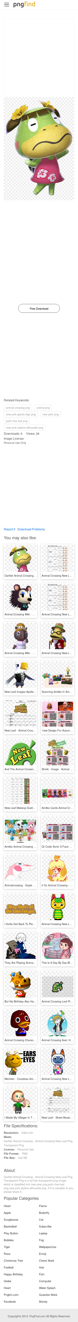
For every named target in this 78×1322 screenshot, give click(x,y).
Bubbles (9, 1240)
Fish (41, 1274)
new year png (50, 414)
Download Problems (31, 529)
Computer (45, 1281)
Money (43, 1301)
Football (8, 1267)
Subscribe (45, 1226)
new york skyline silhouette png (24, 427)
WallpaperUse (47, 1247)
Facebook (10, 1301)
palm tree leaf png (17, 421)
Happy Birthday (13, 1274)
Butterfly (44, 1213)
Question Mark (48, 1295)
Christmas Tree (13, 1260)
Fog (41, 1240)
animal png (43, 407)
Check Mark (46, 1260)
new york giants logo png (21, 414)
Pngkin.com (11, 1295)
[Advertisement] (39, 58)
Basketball (10, 1226)
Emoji (42, 1254)
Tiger (7, 1247)
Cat (41, 1219)
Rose (7, 1254)
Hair (41, 1267)
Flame (43, 1206)
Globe (7, 1281)
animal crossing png (18, 407)
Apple (7, 1213)
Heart (7, 1206)
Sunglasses (11, 1219)
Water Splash (47, 1288)
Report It (9, 529)
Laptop (43, 1233)
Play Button (11, 1233)
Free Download (39, 308)
